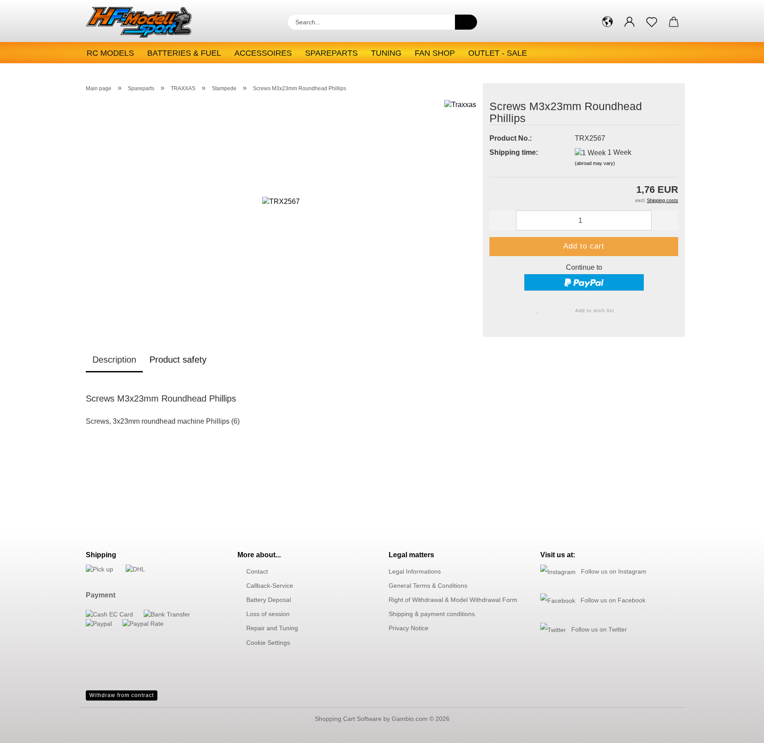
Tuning (386, 53)
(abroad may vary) (595, 163)
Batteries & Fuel (184, 53)
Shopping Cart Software (348, 718)
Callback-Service (269, 585)
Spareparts (331, 53)
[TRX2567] (281, 210)
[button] (607, 22)
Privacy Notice (408, 628)
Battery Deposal (268, 599)
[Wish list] (652, 22)
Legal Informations (415, 571)
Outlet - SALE (497, 53)
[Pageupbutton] (739, 730)
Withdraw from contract (121, 695)
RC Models (110, 53)
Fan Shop (435, 53)
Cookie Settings (268, 642)
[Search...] (466, 22)
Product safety (177, 359)
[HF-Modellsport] (148, 22)
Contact (257, 571)
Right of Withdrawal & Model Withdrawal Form (453, 599)
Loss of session (268, 613)
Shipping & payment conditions (432, 613)
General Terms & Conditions (428, 585)
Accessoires (263, 53)
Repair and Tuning (272, 628)
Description (114, 359)
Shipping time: (513, 152)
